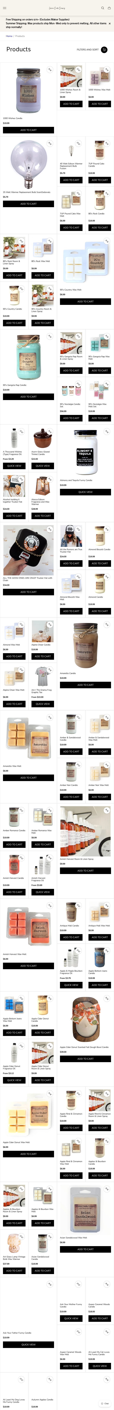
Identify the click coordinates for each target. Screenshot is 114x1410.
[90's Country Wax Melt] (85, 262)
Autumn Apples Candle (42, 1400)
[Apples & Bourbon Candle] (99, 1148)
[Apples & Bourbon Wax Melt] (42, 1196)
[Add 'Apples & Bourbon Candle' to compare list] (107, 1141)
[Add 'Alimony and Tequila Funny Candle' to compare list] (107, 431)
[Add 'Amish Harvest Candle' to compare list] (21, 858)
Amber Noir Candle (69, 785)
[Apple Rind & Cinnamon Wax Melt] (71, 1148)
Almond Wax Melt (11, 645)
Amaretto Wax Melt (12, 766)
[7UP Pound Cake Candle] (99, 150)
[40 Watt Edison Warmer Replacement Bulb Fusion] (71, 150)
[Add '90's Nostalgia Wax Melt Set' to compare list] (107, 384)
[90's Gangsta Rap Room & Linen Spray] (71, 343)
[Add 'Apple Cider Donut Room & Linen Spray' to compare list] (50, 1046)
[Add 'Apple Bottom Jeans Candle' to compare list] (107, 950)
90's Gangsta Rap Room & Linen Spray (71, 357)
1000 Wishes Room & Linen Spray (70, 91)
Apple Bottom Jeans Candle (97, 972)
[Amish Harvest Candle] (14, 865)
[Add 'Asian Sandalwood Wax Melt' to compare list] (107, 1189)
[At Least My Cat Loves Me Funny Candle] (99, 1338)
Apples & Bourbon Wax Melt (42, 1210)
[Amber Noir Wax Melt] (99, 772)
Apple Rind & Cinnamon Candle (71, 1115)
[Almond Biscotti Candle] (99, 536)
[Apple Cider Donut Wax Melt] (28, 1115)
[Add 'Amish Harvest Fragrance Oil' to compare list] (50, 858)
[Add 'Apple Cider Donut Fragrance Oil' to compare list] (21, 1046)
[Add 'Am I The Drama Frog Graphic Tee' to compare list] (50, 670)
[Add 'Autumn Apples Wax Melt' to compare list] (107, 1379)
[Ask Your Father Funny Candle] (28, 1305)
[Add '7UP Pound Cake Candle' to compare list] (107, 143)
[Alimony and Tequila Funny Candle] (85, 452)
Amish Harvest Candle (13, 878)
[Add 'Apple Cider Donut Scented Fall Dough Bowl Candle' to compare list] (107, 998)
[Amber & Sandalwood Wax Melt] (99, 724)
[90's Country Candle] (14, 295)
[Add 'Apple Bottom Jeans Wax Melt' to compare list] (21, 998)
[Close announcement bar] (109, 23)
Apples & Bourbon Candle (97, 1162)
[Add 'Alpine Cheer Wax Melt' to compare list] (21, 670)
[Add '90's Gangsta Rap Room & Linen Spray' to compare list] (78, 336)
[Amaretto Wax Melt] (28, 738)
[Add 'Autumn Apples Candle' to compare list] (50, 1379)
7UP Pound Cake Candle (96, 165)
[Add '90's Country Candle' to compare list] (21, 289)
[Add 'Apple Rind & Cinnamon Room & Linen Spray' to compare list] (107, 1093)
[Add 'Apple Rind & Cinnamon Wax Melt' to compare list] (78, 1141)
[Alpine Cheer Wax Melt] (14, 676)
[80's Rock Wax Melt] (42, 248)
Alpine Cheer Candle (40, 645)
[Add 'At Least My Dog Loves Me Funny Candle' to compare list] (21, 1379)
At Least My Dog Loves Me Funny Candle (14, 1401)
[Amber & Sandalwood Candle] (71, 724)
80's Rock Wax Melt (40, 261)
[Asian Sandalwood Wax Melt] (85, 1210)
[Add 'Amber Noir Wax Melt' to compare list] (107, 765)
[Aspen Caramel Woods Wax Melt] (71, 1338)
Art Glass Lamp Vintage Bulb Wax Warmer (14, 1258)
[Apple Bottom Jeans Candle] (99, 957)
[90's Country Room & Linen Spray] (42, 295)
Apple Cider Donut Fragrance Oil (11, 1067)
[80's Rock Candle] (99, 200)
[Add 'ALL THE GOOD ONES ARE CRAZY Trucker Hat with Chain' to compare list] (50, 529)
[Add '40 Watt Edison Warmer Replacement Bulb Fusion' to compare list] (78, 143)
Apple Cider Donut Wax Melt (16, 1142)
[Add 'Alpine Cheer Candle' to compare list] (50, 624)
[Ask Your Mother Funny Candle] (71, 1291)
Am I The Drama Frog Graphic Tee (41, 691)
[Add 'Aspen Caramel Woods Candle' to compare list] (107, 1284)
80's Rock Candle (96, 214)
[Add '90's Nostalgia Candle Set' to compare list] (78, 384)
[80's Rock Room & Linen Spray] (14, 248)
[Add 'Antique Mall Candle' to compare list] (78, 905)
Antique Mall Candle (69, 926)
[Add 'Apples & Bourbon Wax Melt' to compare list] (50, 1189)
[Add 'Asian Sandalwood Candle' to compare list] (50, 1236)
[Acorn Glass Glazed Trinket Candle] (42, 438)
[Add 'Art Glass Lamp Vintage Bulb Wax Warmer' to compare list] (21, 1236)
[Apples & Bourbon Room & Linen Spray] (14, 1196)
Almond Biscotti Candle (99, 549)
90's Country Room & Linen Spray (41, 310)
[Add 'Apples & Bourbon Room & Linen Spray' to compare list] (21, 1189)
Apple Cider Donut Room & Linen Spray (41, 1067)
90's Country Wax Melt (70, 290)
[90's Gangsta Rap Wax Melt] (99, 343)
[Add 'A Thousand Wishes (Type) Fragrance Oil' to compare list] (21, 431)
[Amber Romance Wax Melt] (42, 817)
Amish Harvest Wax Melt (14, 954)
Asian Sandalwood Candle (40, 1258)
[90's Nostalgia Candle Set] (71, 391)
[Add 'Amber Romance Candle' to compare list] (21, 810)
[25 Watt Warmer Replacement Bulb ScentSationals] (28, 164)
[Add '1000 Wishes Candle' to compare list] (50, 69)
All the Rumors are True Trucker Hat (71, 550)
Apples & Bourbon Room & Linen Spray (12, 1210)
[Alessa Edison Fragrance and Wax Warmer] (42, 486)
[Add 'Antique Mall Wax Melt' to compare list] (107, 905)
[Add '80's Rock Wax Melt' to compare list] (50, 241)
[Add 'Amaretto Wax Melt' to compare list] (50, 717)
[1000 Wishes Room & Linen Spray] (71, 76)
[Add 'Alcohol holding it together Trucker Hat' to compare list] (21, 479)
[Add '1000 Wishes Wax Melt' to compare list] (107, 69)
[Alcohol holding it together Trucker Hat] (14, 486)
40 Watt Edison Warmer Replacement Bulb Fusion (71, 166)
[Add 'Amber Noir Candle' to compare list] (78, 765)
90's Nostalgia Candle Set (70, 405)
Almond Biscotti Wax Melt (70, 598)
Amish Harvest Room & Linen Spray (77, 859)
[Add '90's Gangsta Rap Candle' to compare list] (50, 336)
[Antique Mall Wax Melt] (99, 912)
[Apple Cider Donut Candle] (42, 1005)
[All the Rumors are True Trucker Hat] (71, 536)
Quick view (14, 466)
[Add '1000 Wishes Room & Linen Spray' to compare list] (78, 69)
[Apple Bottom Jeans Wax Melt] (14, 1005)
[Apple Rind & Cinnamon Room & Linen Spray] (99, 1100)
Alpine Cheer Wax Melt (13, 690)
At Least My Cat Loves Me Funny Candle (99, 1353)
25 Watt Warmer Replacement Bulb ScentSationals (26, 192)
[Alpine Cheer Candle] (42, 631)
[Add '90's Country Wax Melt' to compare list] (107, 241)
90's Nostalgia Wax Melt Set (97, 405)
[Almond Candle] (99, 583)
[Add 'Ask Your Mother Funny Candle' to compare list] (78, 1284)
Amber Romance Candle (14, 830)
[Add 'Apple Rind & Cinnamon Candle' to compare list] (78, 1093)
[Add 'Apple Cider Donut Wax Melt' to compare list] (50, 1093)
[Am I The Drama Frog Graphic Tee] (42, 676)
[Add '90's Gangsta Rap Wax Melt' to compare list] (107, 336)
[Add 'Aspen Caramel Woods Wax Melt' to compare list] (78, 1332)
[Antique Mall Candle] (71, 912)
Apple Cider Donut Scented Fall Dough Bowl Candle (84, 1047)
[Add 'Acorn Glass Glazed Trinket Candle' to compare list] (50, 431)
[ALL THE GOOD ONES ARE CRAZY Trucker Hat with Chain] (28, 550)
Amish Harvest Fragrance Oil (38, 879)
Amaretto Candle (68, 673)
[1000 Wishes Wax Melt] (99, 76)
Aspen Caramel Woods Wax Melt (70, 1353)
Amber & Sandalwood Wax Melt (98, 738)
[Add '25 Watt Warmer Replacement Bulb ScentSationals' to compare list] (50, 143)
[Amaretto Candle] (85, 645)
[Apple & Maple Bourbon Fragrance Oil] (71, 957)
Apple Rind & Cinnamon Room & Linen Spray (99, 1115)
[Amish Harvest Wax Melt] (28, 926)
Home (9, 36)
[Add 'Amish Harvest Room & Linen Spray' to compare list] (107, 810)
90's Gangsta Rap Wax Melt (99, 357)
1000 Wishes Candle (12, 118)
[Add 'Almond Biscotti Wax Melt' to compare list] (78, 577)
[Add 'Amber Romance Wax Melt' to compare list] (50, 810)
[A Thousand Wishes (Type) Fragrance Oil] (14, 438)
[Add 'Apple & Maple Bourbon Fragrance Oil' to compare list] (78, 950)
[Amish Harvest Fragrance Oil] (42, 865)
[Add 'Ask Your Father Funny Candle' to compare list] (50, 1284)
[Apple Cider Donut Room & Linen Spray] (42, 1053)
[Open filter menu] (104, 50)
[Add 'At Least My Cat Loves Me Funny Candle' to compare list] (107, 1332)
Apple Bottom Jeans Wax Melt (12, 1020)
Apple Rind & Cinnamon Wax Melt (71, 1162)
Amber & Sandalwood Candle (70, 738)
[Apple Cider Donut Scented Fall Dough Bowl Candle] (85, 1019)
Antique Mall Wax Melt (99, 926)
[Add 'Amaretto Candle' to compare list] (107, 624)
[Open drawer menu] (4, 8)
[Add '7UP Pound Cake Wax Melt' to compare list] (78, 193)
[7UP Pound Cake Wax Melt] (71, 200)
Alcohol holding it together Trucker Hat (12, 500)
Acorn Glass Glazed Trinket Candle (40, 453)
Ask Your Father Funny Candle (17, 1333)
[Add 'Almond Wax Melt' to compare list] (21, 624)
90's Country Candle (12, 309)
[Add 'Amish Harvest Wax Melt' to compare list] (50, 905)
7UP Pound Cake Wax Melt (70, 215)
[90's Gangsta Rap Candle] (28, 357)
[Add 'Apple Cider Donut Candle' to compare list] (50, 998)
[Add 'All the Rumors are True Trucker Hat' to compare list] (78, 529)
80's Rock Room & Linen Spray (11, 262)
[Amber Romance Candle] (14, 817)
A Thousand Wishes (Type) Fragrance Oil (12, 453)
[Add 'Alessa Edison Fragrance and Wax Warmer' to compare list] (50, 479)
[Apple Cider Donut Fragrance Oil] (14, 1053)
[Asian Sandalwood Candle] (42, 1243)
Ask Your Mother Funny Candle (71, 1305)
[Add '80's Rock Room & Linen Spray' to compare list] (21, 241)
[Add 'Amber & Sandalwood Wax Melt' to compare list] (107, 717)
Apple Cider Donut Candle (40, 1020)
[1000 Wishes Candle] (28, 90)
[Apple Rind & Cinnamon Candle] (71, 1100)
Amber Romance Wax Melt (41, 831)
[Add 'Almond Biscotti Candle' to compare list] (107, 529)
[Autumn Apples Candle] (42, 1386)
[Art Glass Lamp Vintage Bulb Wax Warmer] (14, 1243)
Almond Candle (95, 597)
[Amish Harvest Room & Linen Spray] (85, 831)
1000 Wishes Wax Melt (99, 90)
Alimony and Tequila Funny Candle (76, 480)
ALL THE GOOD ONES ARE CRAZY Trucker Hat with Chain (27, 579)
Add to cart (28, 130)
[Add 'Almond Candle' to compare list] (107, 577)
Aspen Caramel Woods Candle (99, 1305)
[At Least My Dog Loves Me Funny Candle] (14, 1386)
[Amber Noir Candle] (71, 772)
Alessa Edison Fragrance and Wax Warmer (40, 501)
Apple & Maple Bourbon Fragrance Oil (71, 972)
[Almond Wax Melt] (14, 631)
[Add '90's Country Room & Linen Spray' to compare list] (50, 289)
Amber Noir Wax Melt (98, 785)
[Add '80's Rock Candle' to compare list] (107, 193)
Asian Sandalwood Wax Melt (73, 1238)
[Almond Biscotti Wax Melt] (71, 583)
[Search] (102, 8)
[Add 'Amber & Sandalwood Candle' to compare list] (78, 717)
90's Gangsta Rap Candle (14, 385)
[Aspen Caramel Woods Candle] (99, 1291)
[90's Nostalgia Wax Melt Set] (99, 391)
